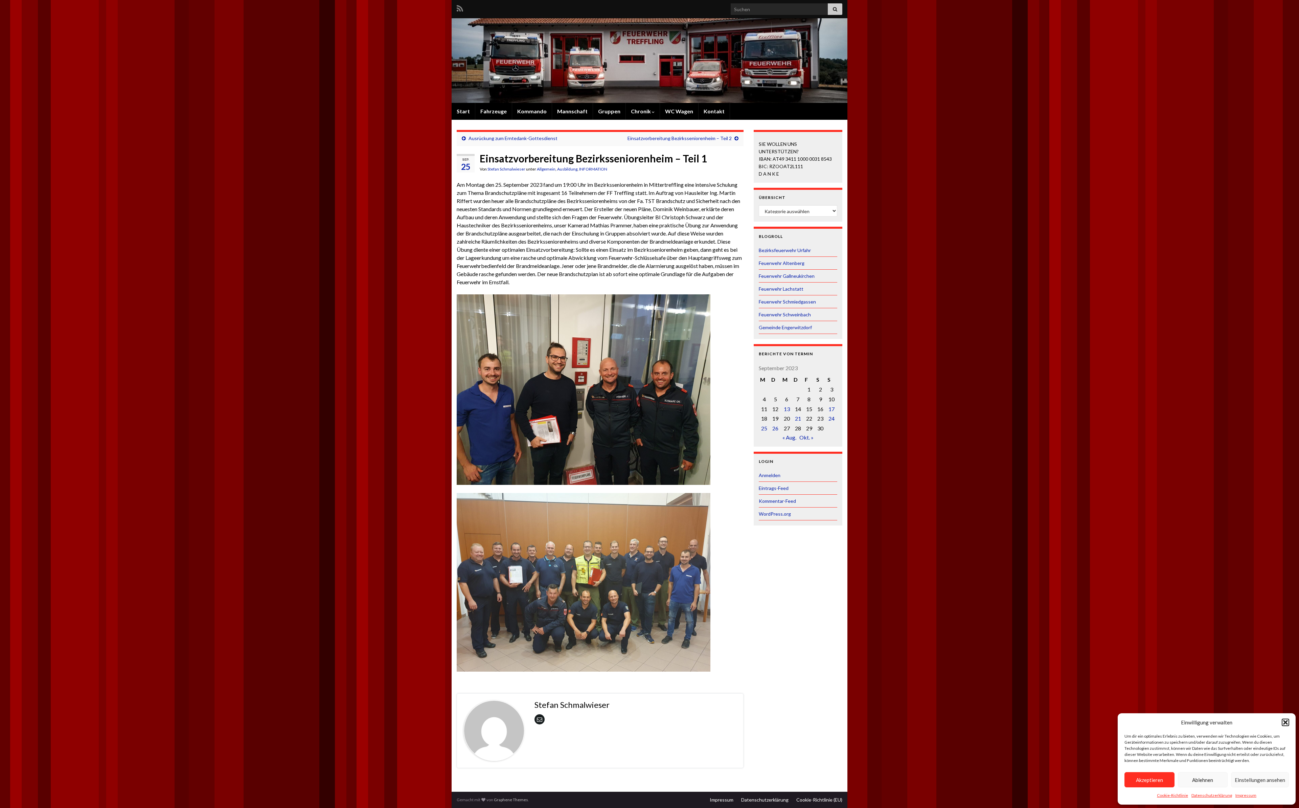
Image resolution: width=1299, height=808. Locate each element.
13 (787, 409)
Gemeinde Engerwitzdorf (785, 327)
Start (463, 111)
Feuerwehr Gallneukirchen (787, 276)
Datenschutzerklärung (1211, 795)
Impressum (1245, 795)
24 (831, 418)
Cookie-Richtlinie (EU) (819, 800)
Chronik (641, 111)
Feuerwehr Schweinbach (785, 314)
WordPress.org (775, 514)
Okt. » (806, 437)
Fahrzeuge (493, 111)
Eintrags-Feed (774, 488)
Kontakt (714, 111)
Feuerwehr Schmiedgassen (787, 302)
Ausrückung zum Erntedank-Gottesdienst (513, 138)
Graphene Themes (511, 799)
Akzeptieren (1149, 780)
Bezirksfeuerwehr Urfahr (785, 250)
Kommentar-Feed (777, 501)
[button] (1285, 722)
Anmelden (769, 475)
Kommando (532, 111)
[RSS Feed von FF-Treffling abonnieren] (460, 7)
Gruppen (609, 111)
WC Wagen (679, 111)
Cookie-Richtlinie (1172, 795)
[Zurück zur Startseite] (649, 60)
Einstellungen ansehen (1260, 780)
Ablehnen (1202, 780)
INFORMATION (593, 169)
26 (775, 428)
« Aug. (789, 437)
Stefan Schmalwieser (506, 169)
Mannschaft (572, 111)
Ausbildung (567, 169)
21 (798, 418)
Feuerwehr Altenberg (781, 263)
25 (764, 428)
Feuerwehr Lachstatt (781, 289)
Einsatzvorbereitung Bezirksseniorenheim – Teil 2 (680, 138)
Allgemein (546, 169)
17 (831, 409)
